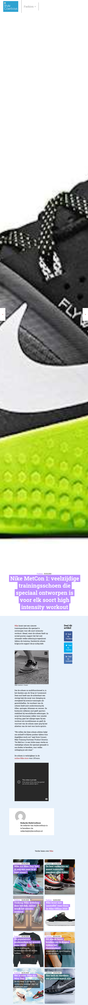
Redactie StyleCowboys (30, 823)
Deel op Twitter (69, 647)
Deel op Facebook (69, 636)
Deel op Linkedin (69, 658)
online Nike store (22, 758)
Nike (16, 626)
